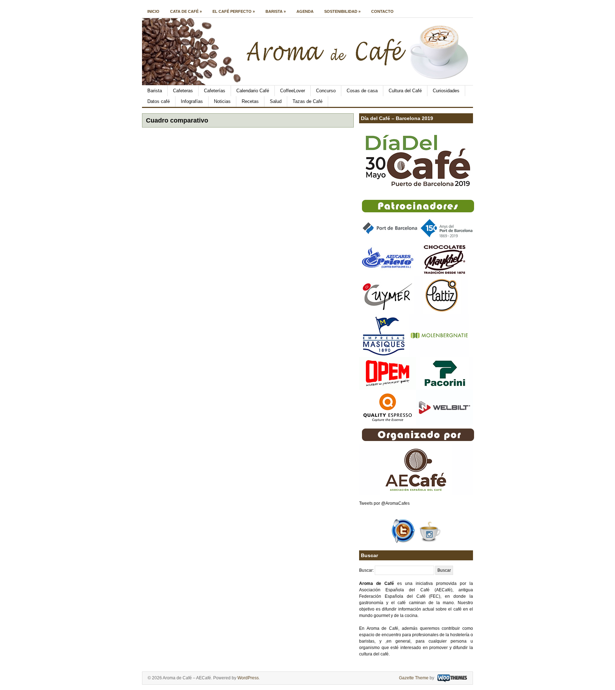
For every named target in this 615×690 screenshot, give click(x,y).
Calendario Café (252, 90)
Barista (276, 11)
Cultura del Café (405, 90)
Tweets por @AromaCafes (384, 503)
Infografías (192, 101)
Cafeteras (183, 90)
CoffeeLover (292, 90)
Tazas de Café (307, 101)
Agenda (305, 11)
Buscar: (366, 570)
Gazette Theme (414, 677)
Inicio (153, 11)
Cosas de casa (362, 90)
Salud (276, 101)
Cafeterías (214, 90)
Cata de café (186, 11)
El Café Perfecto (233, 11)
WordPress (248, 677)
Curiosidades (446, 90)
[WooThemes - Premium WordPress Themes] (451, 677)
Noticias (222, 101)
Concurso (326, 90)
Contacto (382, 11)
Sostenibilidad (342, 11)
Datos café (158, 101)
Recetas (250, 101)
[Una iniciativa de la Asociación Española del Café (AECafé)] (310, 83)
